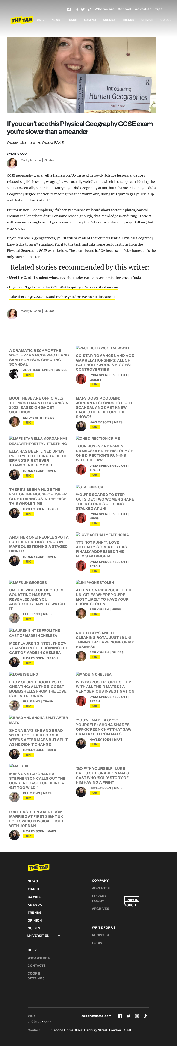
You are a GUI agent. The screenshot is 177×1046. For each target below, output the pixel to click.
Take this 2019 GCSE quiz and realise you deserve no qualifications (62, 297)
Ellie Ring (31, 614)
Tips (159, 9)
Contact (125, 9)
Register (100, 935)
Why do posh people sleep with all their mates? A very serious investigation (105, 686)
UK (28, 374)
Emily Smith (32, 417)
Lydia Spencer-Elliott (108, 375)
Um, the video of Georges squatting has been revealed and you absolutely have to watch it (37, 599)
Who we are (105, 9)
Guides (166, 19)
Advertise (143, 9)
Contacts (37, 965)
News (56, 19)
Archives (100, 908)
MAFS (118, 422)
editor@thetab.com (96, 1016)
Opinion (147, 19)
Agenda (109, 19)
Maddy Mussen (31, 160)
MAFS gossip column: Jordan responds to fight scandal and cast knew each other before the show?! (104, 407)
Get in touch (131, 903)
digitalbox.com (39, 1021)
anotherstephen (38, 370)
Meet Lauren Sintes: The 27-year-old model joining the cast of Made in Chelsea (38, 648)
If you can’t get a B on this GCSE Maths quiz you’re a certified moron (63, 287)
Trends (128, 19)
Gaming (90, 19)
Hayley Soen (100, 422)
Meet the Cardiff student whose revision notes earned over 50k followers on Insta (75, 278)
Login (97, 943)
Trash (72, 19)
